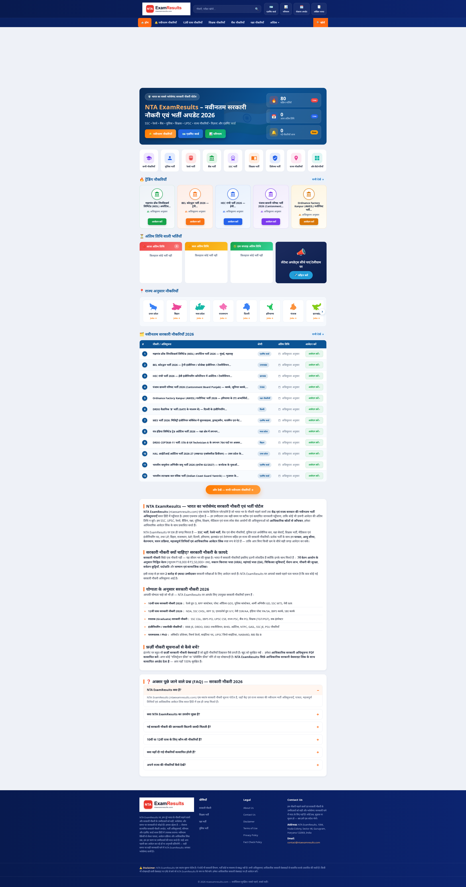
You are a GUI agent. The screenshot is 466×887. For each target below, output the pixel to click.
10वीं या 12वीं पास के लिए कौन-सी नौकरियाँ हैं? (174, 739)
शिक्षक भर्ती (204, 814)
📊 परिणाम (215, 134)
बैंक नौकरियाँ (237, 22)
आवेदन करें (157, 221)
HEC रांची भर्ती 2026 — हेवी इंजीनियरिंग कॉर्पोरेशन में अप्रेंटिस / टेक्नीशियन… (192, 376)
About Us (248, 808)
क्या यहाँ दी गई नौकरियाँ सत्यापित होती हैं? (171, 752)
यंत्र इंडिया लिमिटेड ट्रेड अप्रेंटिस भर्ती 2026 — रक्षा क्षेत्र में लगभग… (186, 431)
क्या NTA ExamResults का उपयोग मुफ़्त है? (173, 714)
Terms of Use (250, 828)
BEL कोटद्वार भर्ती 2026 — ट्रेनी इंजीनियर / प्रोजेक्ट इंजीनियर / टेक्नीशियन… (192, 365)
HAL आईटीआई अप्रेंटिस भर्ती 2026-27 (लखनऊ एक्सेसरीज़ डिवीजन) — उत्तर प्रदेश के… (198, 453)
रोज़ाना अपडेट (301, 9)
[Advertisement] (233, 60)
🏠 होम (145, 22)
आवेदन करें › (314, 353)
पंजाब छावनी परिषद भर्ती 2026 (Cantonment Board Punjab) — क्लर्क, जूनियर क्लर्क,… (200, 387)
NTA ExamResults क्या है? (164, 690)
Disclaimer (248, 821)
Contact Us (249, 814)
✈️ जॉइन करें (301, 275)
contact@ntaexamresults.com (303, 842)
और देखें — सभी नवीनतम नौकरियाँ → (233, 490)
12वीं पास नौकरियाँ (192, 22)
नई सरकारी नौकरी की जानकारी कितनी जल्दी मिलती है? (179, 727)
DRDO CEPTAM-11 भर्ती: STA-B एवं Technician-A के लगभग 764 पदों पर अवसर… (197, 442)
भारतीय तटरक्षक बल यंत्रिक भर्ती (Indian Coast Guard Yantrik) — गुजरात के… (195, 476)
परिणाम (286, 9)
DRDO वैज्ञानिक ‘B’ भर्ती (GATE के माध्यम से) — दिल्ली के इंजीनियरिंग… (190, 409)
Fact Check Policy (252, 842)
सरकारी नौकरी (205, 808)
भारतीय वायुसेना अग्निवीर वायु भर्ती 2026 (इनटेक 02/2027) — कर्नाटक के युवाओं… (196, 464)
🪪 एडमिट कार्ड (190, 134)
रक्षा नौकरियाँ (257, 22)
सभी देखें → (318, 179)
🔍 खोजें (321, 22)
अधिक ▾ (274, 22)
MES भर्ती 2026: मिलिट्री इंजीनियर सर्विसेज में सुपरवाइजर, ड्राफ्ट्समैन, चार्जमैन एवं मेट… (197, 420)
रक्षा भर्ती (202, 821)
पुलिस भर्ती (203, 828)
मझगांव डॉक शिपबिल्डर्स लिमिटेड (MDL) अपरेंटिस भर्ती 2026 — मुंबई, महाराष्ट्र (193, 353)
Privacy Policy (250, 835)
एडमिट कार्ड (271, 9)
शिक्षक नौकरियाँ (217, 22)
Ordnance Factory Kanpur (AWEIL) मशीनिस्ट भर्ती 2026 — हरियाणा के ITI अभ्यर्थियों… (201, 398)
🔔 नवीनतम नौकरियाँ (166, 22)
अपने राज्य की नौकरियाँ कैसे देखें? (166, 765)
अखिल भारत (319, 9)
